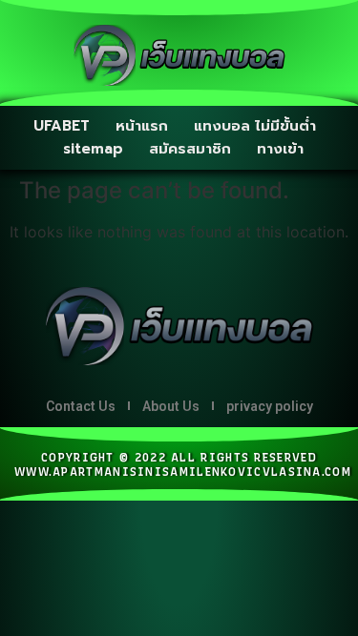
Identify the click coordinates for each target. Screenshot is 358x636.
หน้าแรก (142, 125)
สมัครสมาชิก (190, 148)
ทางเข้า (280, 148)
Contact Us (81, 406)
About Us (171, 406)
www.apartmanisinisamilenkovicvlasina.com (182, 472)
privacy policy (269, 406)
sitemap (93, 148)
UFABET (61, 125)
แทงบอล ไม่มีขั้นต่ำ (255, 125)
